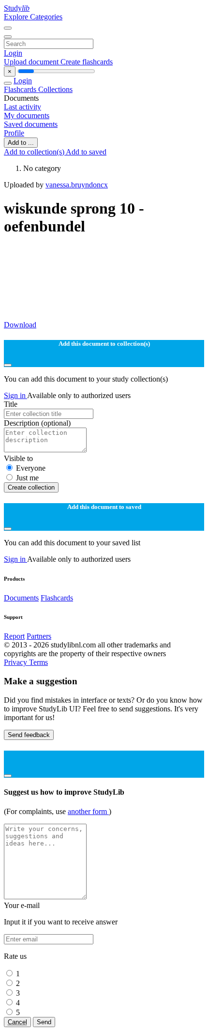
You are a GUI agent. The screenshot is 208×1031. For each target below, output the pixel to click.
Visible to (18, 458)
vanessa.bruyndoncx (76, 185)
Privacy (16, 662)
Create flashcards (86, 62)
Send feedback (29, 735)
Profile (14, 133)
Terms (38, 662)
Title (10, 404)
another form (88, 811)
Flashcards (21, 89)
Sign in (15, 395)
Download (20, 325)
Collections (55, 89)
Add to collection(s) (35, 152)
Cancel (17, 1022)
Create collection (31, 487)
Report (14, 636)
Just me (27, 478)
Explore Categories (33, 17)
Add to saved (86, 152)
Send (44, 1022)
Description (37, 423)
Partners (39, 636)
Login (13, 53)
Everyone (30, 468)
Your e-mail (22, 905)
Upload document (32, 62)
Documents (21, 598)
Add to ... (21, 142)
